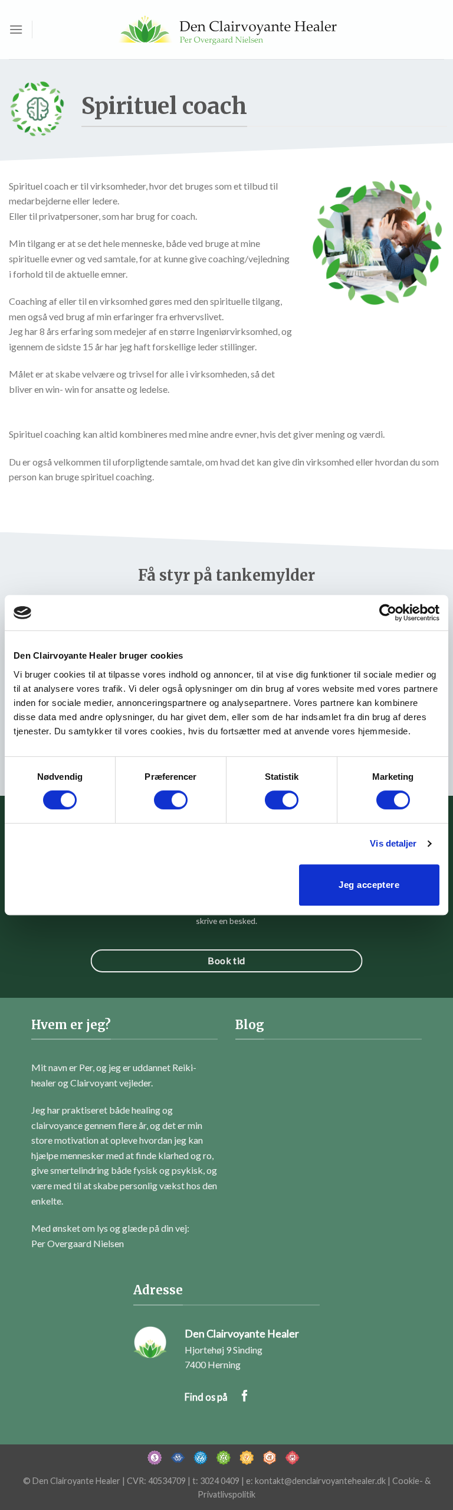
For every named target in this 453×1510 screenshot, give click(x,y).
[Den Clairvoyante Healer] (226, 29)
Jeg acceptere (369, 885)
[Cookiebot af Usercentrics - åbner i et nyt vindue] (387, 612)
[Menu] (16, 29)
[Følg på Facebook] (245, 1397)
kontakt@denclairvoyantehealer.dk (320, 1481)
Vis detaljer (393, 843)
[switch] (171, 799)
